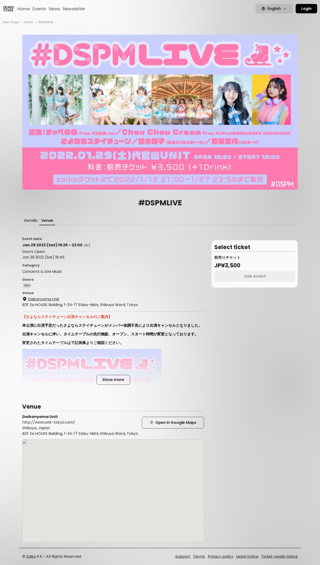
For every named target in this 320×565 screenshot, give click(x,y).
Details (30, 220)
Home (23, 9)
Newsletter (74, 9)
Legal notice (247, 556)
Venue (47, 220)
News (54, 9)
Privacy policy (220, 556)
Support (182, 556)
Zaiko (31, 556)
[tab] (30, 220)
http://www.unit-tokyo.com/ (48, 422)
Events (39, 9)
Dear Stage (11, 22)
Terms (199, 556)
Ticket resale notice (279, 556)
